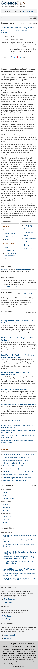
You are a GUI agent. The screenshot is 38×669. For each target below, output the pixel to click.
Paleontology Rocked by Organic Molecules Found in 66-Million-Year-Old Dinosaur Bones (19, 579)
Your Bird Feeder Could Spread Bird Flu (16, 457)
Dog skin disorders (30, 239)
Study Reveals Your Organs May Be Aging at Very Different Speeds (17, 436)
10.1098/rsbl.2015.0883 (11, 286)
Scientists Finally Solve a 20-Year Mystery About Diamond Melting (17, 442)
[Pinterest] (17, 57)
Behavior (8, 239)
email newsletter (27, 11)
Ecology (5, 504)
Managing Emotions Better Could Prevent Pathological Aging (15, 373)
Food (4, 495)
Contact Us (7, 638)
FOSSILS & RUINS (6, 513)
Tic (25, 229)
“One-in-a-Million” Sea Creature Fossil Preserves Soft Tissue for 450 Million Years (19, 570)
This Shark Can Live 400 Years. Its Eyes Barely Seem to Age (18, 545)
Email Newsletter (9, 599)
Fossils (5, 522)
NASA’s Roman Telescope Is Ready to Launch (18, 472)
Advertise (31, 644)
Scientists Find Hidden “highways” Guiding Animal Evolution (19, 536)
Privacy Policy (8, 646)
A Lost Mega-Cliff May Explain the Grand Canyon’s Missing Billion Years (19, 553)
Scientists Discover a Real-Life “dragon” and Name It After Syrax (19, 541)
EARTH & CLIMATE (6, 501)
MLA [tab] (18, 293)
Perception (8, 230)
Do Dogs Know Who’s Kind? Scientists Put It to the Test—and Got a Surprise (17, 322)
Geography (6, 507)
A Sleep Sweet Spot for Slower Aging (15, 463)
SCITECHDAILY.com (14, 420)
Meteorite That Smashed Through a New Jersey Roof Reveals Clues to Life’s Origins (18, 557)
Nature (5, 492)
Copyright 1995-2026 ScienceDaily (15, 649)
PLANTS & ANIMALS (6, 489)
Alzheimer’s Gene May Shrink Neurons (15, 481)
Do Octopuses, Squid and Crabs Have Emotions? (18, 404)
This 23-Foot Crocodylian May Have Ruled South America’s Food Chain (19, 574)
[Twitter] (14, 57)
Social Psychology (11, 233)
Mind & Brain (7, 226)
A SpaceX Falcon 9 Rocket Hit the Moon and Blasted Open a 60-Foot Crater (18, 426)
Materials (4, 269)
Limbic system (28, 242)
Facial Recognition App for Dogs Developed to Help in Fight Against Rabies (17, 356)
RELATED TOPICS (7, 222)
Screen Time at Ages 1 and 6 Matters (15, 466)
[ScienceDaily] (13, 3)
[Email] (24, 57)
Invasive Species (8, 498)
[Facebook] (11, 57)
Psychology (9, 236)
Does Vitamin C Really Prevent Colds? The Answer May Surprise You (18, 431)
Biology (26, 245)
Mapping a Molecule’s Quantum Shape (15, 469)
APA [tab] (24, 293)
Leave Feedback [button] (9, 635)
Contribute (22, 644)
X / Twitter (7, 619)
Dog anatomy (28, 232)
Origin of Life (7, 516)
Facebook (7, 616)
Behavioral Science (11, 259)
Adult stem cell (29, 248)
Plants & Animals (8, 243)
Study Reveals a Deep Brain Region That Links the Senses (17, 339)
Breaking (4, 449)
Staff (15, 644)
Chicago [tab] (32, 293)
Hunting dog (28, 226)
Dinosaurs (6, 519)
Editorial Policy (19, 646)
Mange (26, 235)
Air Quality (6, 510)
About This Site (7, 644)
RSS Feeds (8, 602)
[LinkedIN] (21, 57)
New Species (9, 250)
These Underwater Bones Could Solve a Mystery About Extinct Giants (19, 562)
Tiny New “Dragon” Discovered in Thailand (17, 478)
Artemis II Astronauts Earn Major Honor (15, 475)
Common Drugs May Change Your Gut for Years (18, 454)
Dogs (6, 247)
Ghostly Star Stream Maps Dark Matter (15, 460)
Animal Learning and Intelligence (10, 254)
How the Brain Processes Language (14, 389)
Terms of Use (30, 646)
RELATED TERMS (26, 222)
